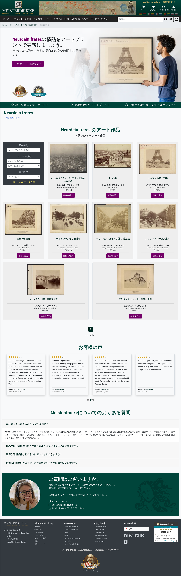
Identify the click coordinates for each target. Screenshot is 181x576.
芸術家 (28, 19)
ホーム (4, 25)
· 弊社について (39, 544)
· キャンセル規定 (40, 538)
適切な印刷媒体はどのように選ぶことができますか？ (34, 454)
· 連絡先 (37, 526)
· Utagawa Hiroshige (100, 538)
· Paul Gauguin (99, 532)
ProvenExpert (20, 389)
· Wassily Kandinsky (100, 535)
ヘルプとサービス (90, 19)
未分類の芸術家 (31, 25)
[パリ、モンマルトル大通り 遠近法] (112, 218)
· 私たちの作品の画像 (72, 538)
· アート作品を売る (71, 529)
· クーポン (67, 541)
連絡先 (104, 19)
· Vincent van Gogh (100, 526)
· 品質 (66, 535)
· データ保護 (38, 535)
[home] (4, 19)
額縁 (66, 19)
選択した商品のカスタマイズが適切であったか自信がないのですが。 (42, 462)
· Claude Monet (99, 529)
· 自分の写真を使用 (71, 526)
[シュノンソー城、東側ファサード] (45, 279)
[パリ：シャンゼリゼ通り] (68, 218)
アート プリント (15, 19)
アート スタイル (54, 19)
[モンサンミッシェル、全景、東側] (135, 279)
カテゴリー (38, 19)
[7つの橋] (112, 155)
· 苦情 (36, 541)
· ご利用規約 (38, 532)
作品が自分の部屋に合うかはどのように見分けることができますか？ (42, 445)
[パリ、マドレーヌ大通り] (157, 216)
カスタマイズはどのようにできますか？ (27, 423)
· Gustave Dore (99, 541)
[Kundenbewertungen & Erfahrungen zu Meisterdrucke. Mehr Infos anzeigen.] (166, 532)
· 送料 (66, 532)
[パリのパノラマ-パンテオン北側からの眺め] (68, 158)
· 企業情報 (37, 529)
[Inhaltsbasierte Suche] (170, 19)
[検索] (165, 19)
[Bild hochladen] (176, 19)
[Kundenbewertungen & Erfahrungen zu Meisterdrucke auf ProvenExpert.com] (39, 91)
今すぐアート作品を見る (27, 63)
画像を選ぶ (68, 195)
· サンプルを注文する (72, 544)
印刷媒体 (75, 19)
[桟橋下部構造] (23, 219)
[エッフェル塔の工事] (157, 158)
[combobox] (136, 529)
